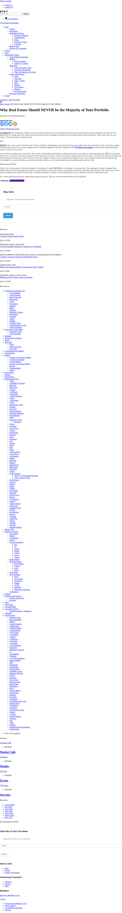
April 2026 (9, 813)
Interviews (13, 66)
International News (17, 33)
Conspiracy (14, 639)
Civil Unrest (14, 633)
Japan (12, 450)
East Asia (13, 409)
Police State (14, 684)
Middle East (14, 465)
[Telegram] (10, 124)
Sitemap (8, 910)
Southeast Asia (15, 508)
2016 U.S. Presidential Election (26, 476)
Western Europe (16, 527)
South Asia (14, 506)
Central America (16, 396)
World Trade (14, 729)
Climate (12, 637)
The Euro (17, 78)
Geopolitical (14, 654)
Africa (12, 381)
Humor (7, 375)
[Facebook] (2, 124)
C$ (15, 547)
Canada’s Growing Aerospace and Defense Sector (19, 257)
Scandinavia (14, 499)
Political (17, 89)
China (12, 398)
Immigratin (14, 665)
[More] (15, 124)
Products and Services (13, 596)
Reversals (13, 349)
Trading (12, 321)
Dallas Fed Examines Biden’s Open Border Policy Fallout (21, 267)
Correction (14, 641)
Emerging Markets (21, 36)
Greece (12, 431)
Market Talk (14, 46)
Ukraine (13, 523)
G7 (11, 652)
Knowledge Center (12, 55)
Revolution (14, 491)
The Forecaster (15, 334)
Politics (12, 29)
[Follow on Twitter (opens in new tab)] (5, 12)
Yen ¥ (16, 555)
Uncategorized (10, 607)
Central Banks (15, 630)
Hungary (13, 435)
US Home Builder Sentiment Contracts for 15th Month (20, 247)
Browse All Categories (18, 48)
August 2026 (10, 805)
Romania (13, 493)
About (7, 96)
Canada (7, 104)
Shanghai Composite (22, 590)
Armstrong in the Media (14, 329)
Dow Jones (18, 579)
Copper (17, 566)
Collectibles (14, 400)
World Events (10, 615)
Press (11, 688)
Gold (16, 76)
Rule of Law (14, 495)
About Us (8, 5)
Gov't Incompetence (17, 658)
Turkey (12, 521)
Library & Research (17, 74)
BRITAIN (13, 388)
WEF (12, 723)
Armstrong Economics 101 (15, 291)
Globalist (13, 656)
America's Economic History (20, 357)
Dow (16, 83)
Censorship (14, 394)
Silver (16, 570)
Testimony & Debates (22, 70)
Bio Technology (16, 620)
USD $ (17, 553)
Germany (17, 44)
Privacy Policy (10, 906)
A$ (15, 544)
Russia (12, 497)
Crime (12, 403)
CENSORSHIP (15, 628)
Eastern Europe (15, 411)
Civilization (14, 635)
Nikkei (16, 583)
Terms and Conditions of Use (16, 903)
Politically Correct (16, 312)
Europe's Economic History (20, 364)
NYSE (16, 585)
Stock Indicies (15, 575)
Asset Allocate (15, 295)
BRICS (12, 622)
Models (12, 59)
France (12, 424)
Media (12, 458)
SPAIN (12, 510)
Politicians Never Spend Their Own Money (16, 277)
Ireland (12, 443)
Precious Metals (15, 562)
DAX (16, 577)
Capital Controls (16, 624)
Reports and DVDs (17, 598)
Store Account (14, 100)
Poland (12, 484)
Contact (8, 884)
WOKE (12, 725)
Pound (16, 551)
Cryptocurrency (15, 645)
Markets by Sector (11, 532)
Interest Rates (15, 559)
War (11, 721)
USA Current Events (22, 478)
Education (13, 648)
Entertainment (19, 38)
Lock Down (14, 454)
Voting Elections (16, 327)
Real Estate (20, 181)
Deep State (14, 299)
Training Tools (15, 323)
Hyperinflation (15, 368)
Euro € (16, 549)
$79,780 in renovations (84, 147)
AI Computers (15, 293)
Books (7, 340)
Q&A (7, 602)
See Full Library (20, 91)
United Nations (15, 716)
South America (15, 504)
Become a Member (7, 895)
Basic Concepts (20, 61)
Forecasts (8, 342)
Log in (17, 895)
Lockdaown (14, 456)
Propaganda (14, 693)
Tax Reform (18, 87)
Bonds (12, 536)
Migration (13, 469)
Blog (6, 27)
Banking (8, 336)
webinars (8, 613)
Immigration (9, 377)
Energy (12, 540)
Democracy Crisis (16, 405)
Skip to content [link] (5, 1)
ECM (12, 302)
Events (7, 51)
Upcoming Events (11, 609)
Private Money (15, 691)
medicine (13, 461)
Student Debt (14, 703)
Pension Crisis (15, 682)
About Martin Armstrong (19, 57)
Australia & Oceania (17, 383)
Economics (14, 31)
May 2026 (9, 811)
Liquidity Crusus (16, 671)
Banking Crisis (15, 618)
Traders (12, 712)
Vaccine (12, 525)
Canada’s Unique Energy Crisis (12, 236)
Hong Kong (9, 372)
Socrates (13, 600)
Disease (12, 407)
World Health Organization (20, 727)
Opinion (13, 310)
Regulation (14, 314)
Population (14, 686)
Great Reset (14, 428)
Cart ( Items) (12, 19)
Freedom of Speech (17, 650)
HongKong (14, 433)
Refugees (17, 422)
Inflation (13, 306)
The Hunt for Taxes (17, 710)
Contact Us (9, 7)
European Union (20, 42)
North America (15, 474)
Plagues (8, 594)
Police (12, 486)
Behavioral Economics (13, 338)
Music (12, 308)
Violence (13, 719)
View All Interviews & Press (25, 72)
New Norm (14, 680)
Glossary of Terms (21, 63)
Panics (12, 370)
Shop (7, 53)
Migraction (14, 467)
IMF (11, 663)
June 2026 (9, 809)
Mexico (12, 463)
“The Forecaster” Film (22, 68)
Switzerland (14, 512)
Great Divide (10, 353)
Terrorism (13, 708)
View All (8, 818)
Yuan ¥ (17, 557)
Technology (14, 592)
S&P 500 (17, 587)
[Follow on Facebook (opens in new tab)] (3, 12)
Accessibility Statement (13, 908)
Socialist (13, 317)
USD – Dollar (19, 81)
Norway (13, 482)
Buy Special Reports (17, 94)
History (17, 85)
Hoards (12, 366)
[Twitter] (6, 124)
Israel (12, 446)
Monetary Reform (16, 673)
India (11, 437)
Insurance (13, 439)
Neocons (13, 678)
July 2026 (8, 807)
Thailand (13, 516)
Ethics (16, 40)
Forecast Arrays (15, 347)
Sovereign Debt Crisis (18, 701)
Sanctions (13, 697)
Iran (11, 441)
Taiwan (12, 514)
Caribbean (13, 392)
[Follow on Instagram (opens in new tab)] (7, 12)
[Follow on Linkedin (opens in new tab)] (1, 12)
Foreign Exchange (16, 542)
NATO (12, 676)
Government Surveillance (14, 351)
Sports (12, 319)
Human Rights (15, 660)
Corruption (14, 643)
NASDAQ (18, 581)
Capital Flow (14, 626)
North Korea (14, 480)
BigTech (13, 385)
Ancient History (16, 362)
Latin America (15, 452)
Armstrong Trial (16, 332)
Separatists (14, 699)
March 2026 (9, 815)
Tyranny (13, 714)
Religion (13, 695)
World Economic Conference (20, 611)
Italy (11, 448)
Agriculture (14, 534)
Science (12, 501)
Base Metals (18, 564)
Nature (12, 471)
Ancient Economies (17, 360)
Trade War (13, 519)
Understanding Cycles (18, 325)
